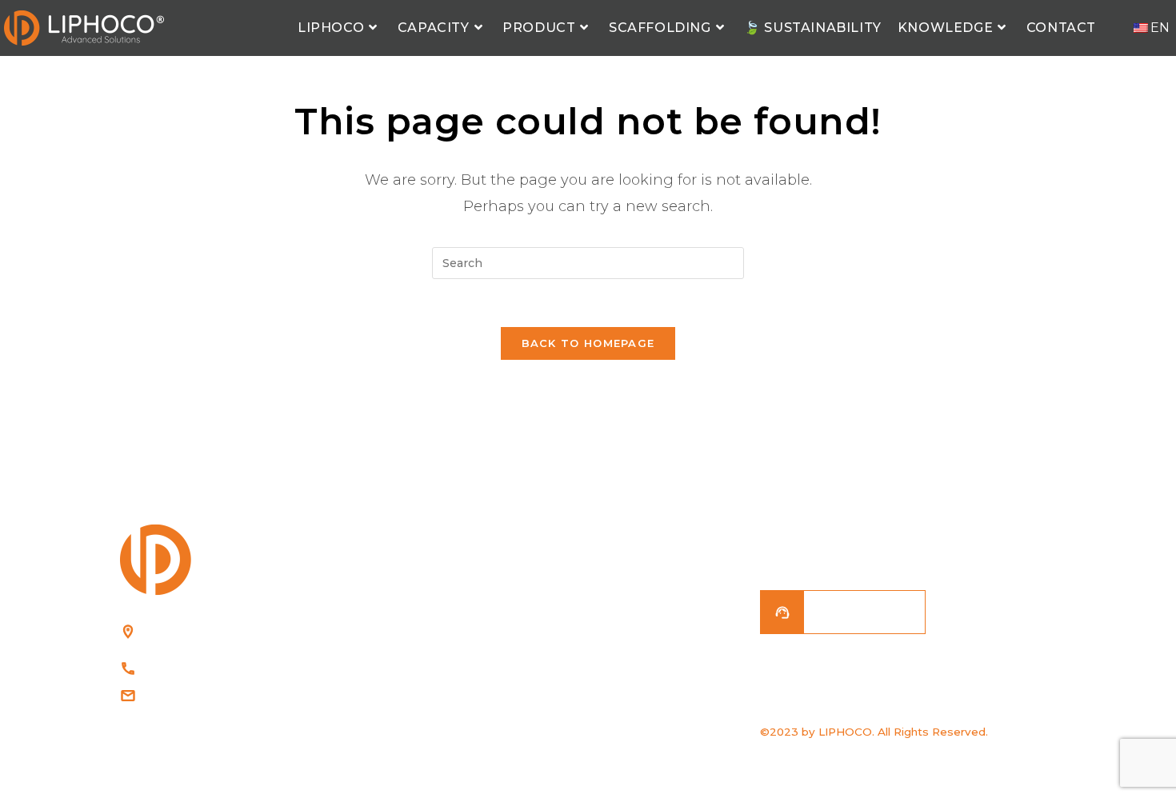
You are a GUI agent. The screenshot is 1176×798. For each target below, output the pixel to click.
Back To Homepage (588, 343)
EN (1160, 27)
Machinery (635, 719)
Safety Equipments (659, 629)
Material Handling (655, 595)
